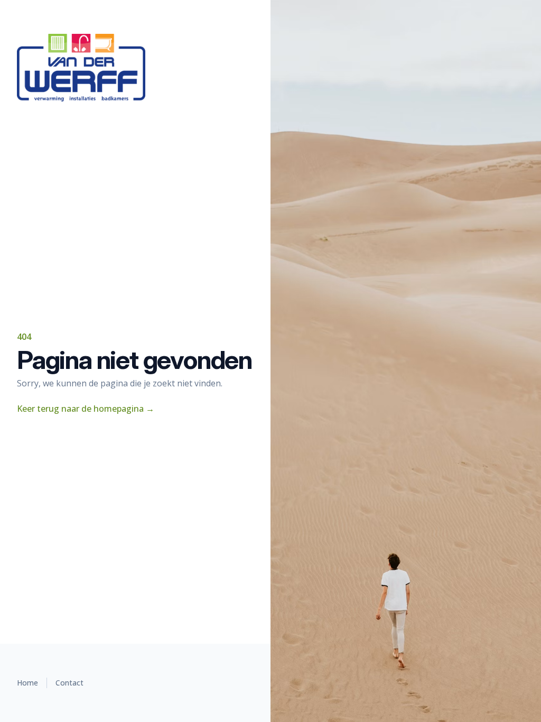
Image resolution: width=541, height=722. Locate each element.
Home (27, 683)
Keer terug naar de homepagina (85, 408)
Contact (69, 683)
